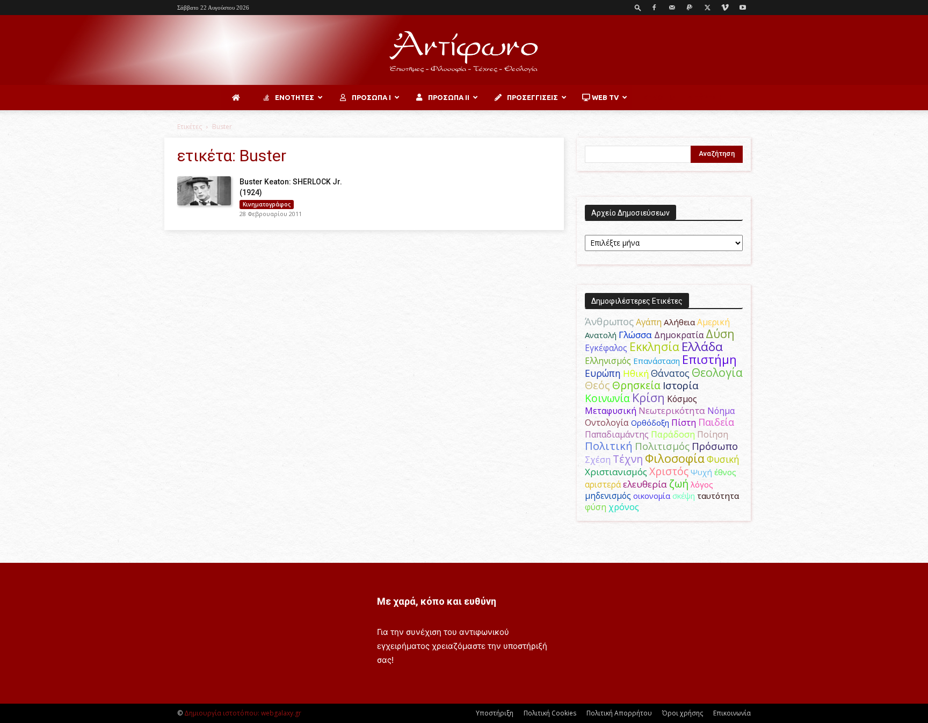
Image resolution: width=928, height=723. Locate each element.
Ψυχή (701, 472)
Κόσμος (682, 399)
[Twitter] (707, 7)
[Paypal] (690, 7)
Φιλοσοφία (675, 458)
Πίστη (683, 422)
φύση (595, 507)
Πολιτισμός (662, 446)
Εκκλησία (654, 346)
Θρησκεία (636, 385)
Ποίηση (712, 434)
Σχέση (598, 460)
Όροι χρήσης (682, 713)
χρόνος (623, 507)
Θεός (597, 385)
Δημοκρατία (679, 335)
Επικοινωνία (732, 713)
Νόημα (721, 411)
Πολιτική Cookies (550, 713)
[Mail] (672, 7)
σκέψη (683, 495)
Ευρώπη (603, 373)
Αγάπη (649, 322)
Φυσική (723, 459)
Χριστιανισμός (616, 472)
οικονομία (651, 495)
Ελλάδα (702, 346)
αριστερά (603, 484)
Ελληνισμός (608, 361)
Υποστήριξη (494, 713)
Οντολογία (607, 422)
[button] (638, 7)
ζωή (678, 483)
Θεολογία (717, 372)
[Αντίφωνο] (464, 51)
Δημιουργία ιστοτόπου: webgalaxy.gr (242, 713)
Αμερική (713, 322)
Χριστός (668, 471)
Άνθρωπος (609, 321)
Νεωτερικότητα (672, 410)
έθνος (725, 472)
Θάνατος (670, 373)
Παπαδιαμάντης (617, 434)
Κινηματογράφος (267, 204)
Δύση (720, 333)
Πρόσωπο (715, 446)
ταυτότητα (718, 495)
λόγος (702, 484)
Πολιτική (609, 446)
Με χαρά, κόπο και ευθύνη (436, 601)
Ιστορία (681, 385)
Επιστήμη (709, 359)
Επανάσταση (656, 360)
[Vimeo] (725, 7)
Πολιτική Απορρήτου (619, 713)
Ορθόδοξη (650, 422)
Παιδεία (716, 422)
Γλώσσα (635, 334)
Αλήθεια (679, 322)
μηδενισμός (608, 496)
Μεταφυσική (610, 411)
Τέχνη (628, 459)
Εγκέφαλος (606, 348)
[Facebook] (654, 7)
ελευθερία (645, 484)
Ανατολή (601, 335)
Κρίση (648, 397)
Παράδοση (673, 434)
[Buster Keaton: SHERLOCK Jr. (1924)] (204, 190)
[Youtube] (743, 7)
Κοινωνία (607, 398)
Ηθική (636, 373)
